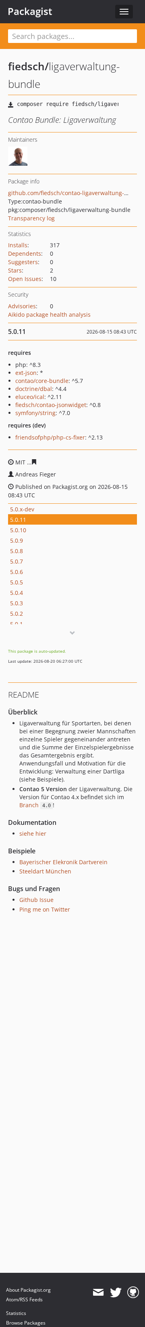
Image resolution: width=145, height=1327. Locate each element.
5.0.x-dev (22, 509)
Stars (15, 270)
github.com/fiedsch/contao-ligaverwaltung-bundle (75, 193)
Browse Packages (26, 1322)
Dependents (24, 253)
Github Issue (36, 900)
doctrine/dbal (33, 389)
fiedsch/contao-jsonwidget (50, 405)
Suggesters (23, 262)
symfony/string (35, 413)
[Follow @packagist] (116, 1292)
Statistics (16, 1313)
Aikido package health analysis (49, 314)
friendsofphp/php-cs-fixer (50, 437)
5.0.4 (16, 592)
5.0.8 (16, 551)
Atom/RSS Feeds (24, 1299)
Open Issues (24, 279)
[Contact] (98, 1292)
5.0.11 (18, 519)
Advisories (22, 306)
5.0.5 (16, 582)
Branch (35, 805)
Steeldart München (45, 871)
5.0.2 (16, 613)
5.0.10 (18, 530)
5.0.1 (16, 624)
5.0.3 (16, 603)
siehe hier (32, 833)
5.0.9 (16, 540)
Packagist (30, 11)
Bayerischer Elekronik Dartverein (63, 862)
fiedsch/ (28, 66)
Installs (17, 245)
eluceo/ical (29, 397)
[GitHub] (133, 1292)
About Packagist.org (28, 1289)
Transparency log (31, 218)
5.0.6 (16, 572)
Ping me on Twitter (44, 909)
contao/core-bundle (41, 381)
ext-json (26, 373)
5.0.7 (16, 561)
